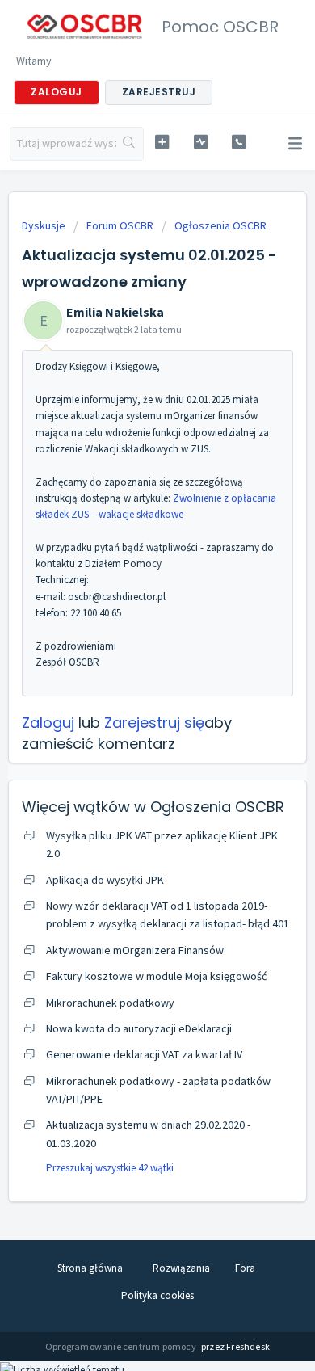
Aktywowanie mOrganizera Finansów (135, 950)
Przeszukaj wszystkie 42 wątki (110, 1168)
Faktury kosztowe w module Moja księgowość (156, 976)
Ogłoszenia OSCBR (220, 225)
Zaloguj (48, 723)
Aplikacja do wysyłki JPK (105, 880)
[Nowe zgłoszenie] (161, 141)
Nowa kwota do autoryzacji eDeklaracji (139, 1028)
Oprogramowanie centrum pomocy (121, 1346)
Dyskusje (43, 225)
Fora (245, 1268)
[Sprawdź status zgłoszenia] (200, 141)
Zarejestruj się (154, 723)
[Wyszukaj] (129, 144)
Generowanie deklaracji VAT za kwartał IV (144, 1054)
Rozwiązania (181, 1268)
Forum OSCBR (119, 225)
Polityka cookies (157, 1295)
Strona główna (90, 1268)
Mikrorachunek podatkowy (110, 1002)
